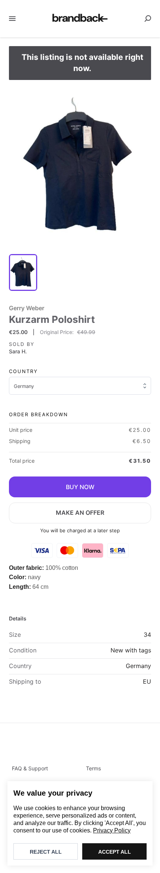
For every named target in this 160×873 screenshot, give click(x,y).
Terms (93, 768)
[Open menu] (12, 18)
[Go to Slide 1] (23, 272)
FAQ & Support (30, 768)
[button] (80, 167)
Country (23, 371)
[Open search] (147, 18)
